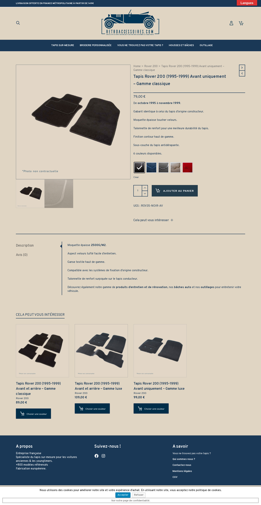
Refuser (138, 495)
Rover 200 (151, 66)
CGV (175, 477)
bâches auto (182, 287)
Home (137, 66)
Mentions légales (182, 471)
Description (25, 246)
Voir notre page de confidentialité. (130, 500)
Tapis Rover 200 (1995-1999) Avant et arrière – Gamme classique (38, 389)
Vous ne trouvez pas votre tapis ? (192, 453)
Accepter (123, 495)
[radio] (139, 167)
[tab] (39, 246)
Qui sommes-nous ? (184, 459)
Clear (136, 177)
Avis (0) (22, 255)
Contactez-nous (182, 465)
